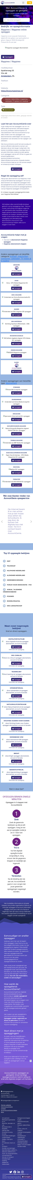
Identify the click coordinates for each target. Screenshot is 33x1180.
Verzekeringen (6, 1159)
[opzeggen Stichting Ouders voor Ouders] (16, 724)
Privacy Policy (11, 1178)
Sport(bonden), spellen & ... (10, 1150)
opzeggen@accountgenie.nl (10, 1100)
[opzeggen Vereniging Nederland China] (16, 659)
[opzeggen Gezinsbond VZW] (16, 740)
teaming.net (16, 672)
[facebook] (14, 1172)
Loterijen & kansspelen (24, 1132)
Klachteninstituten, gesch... (23, 1122)
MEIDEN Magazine (16, 350)
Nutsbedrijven (22, 1136)
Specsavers (16, 413)
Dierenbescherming (15, 580)
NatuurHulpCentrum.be (16, 704)
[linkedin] (19, 1172)
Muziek (20, 1134)
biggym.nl (16, 467)
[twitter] (10, 1172)
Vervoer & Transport (8, 1157)
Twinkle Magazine (17, 440)
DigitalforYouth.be (16, 639)
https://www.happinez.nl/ (12, 91)
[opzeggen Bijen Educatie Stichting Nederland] (16, 773)
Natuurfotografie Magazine (16, 426)
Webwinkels (5, 1164)
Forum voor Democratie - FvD (19, 585)
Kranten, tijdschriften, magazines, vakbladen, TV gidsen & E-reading (16, 100)
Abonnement (8, 110)
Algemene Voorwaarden (20, 1178)
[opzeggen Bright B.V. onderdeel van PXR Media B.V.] (16, 757)
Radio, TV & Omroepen (24, 1144)
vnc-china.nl (16, 655)
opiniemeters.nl (16, 688)
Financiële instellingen (8, 1136)
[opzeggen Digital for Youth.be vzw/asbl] (16, 642)
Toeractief (16, 479)
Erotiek (4, 1134)
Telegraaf (11, 566)
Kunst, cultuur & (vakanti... (22, 1129)
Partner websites (6, 1105)
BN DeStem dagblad (16, 335)
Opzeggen (8, 57)
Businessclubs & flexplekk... (7, 1127)
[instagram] (22, 1172)
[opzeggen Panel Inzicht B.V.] (16, 691)
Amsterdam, (6, 76)
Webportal (5, 1162)
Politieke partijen (23, 1143)
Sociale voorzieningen (8, 1148)
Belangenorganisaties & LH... (8, 1120)
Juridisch (4, 1146)
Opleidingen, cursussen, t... (21, 1138)
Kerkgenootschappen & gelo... (24, 1119)
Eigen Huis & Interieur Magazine (16, 452)
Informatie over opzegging (16, 649)
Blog (2, 1112)
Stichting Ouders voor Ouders (16, 721)
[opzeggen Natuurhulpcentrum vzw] (16, 708)
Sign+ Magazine (16, 294)
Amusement (5, 1118)
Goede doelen (6, 1137)
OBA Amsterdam (16, 321)
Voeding (4, 1160)
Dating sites (5, 1130)
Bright (16, 753)
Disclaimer (4, 1178)
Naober (16, 309)
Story (16, 280)
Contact (3, 1108)
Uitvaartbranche (7, 1155)
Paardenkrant (16, 399)
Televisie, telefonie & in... (9, 1152)
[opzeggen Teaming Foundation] (16, 675)
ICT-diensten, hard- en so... (8, 1143)
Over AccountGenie (7, 1107)
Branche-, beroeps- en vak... (8, 1124)
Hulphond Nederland (16, 570)
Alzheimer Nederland (16, 575)
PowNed (10, 596)
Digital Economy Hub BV (19, 1174)
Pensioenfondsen (23, 1141)
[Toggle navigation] (23, 2)
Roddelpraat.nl (13, 601)
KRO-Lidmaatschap (14, 606)
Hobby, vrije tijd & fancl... (7, 1140)
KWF (8, 561)
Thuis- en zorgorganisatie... (10, 1153)
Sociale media (22, 1146)
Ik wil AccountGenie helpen (9, 1110)
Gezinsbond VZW (16, 737)
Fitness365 (16, 387)
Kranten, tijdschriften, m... (24, 1126)
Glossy (16, 362)
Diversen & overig (7, 1132)
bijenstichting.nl (16, 770)
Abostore (16, 264)
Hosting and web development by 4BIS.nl (11, 1176)
